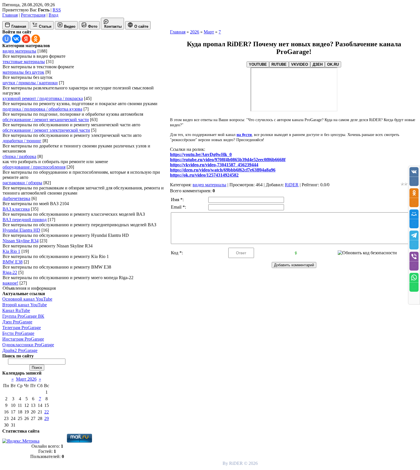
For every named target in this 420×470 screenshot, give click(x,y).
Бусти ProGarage (18, 333)
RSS (57, 9)
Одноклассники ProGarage (28, 344)
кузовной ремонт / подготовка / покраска (43, 98)
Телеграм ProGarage (21, 327)
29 (46, 418)
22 (46, 411)
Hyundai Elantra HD (21, 230)
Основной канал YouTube (27, 299)
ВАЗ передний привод (25, 219)
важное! (10, 283)
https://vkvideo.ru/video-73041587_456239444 (214, 164)
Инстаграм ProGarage (23, 339)
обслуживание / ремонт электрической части (46, 130)
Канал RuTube (16, 310)
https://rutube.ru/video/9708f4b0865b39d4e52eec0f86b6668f (227, 159)
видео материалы (19, 51)
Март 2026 (26, 379)
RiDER (292, 184)
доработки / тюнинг (22, 140)
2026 (194, 31)
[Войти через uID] (6, 39)
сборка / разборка (19, 156)
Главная (10, 15)
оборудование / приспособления (34, 167)
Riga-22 (10, 272)
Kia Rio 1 (11, 251)
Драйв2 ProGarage (19, 350)
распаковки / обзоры (22, 182)
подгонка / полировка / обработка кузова (42, 109)
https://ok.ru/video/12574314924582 (204, 175)
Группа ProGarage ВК (23, 316)
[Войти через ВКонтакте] (16, 39)
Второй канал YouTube (24, 304)
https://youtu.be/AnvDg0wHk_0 (201, 154)
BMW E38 (13, 261)
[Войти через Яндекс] (26, 39)
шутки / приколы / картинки (30, 82)
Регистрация (33, 15)
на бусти (244, 135)
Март (209, 31)
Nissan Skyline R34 (21, 240)
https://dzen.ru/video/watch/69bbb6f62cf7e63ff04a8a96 (222, 169)
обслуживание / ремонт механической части (46, 119)
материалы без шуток (23, 72)
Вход (53, 15)
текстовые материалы (24, 61)
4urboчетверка (16, 198)
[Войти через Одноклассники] (35, 39)
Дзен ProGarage (17, 321)
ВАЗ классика (16, 209)
